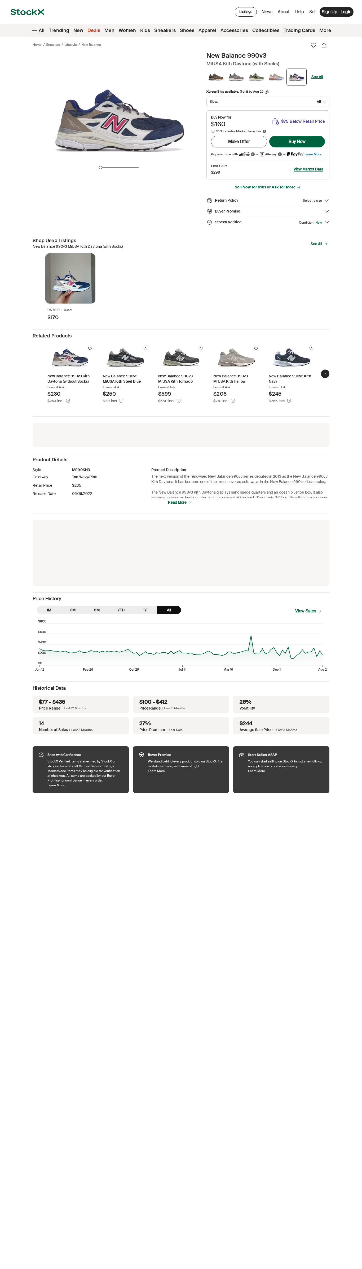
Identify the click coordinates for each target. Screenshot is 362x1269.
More (325, 30)
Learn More (312, 154)
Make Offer (239, 141)
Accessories (234, 30)
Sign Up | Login (336, 12)
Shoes (187, 30)
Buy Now (297, 141)
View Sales (305, 611)
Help (299, 12)
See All (317, 76)
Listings (245, 11)
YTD (121, 610)
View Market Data (308, 169)
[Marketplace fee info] (264, 131)
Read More (177, 502)
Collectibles (265, 30)
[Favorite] (313, 45)
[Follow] (90, 348)
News (267, 12)
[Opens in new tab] (252, 154)
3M (73, 610)
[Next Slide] (325, 373)
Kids (145, 30)
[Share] (324, 45)
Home (37, 45)
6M (97, 610)
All (42, 30)
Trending (59, 30)
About (284, 13)
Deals (93, 30)
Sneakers (165, 30)
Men (109, 30)
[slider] (100, 167)
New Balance (91, 45)
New (78, 30)
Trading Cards (299, 30)
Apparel (207, 30)
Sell (312, 12)
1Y (145, 610)
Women (127, 30)
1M (49, 610)
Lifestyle (70, 45)
